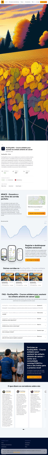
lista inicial (11, 186)
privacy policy (16, 452)
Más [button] (33, 2)
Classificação (18, 186)
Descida (27, 171)
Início (3, 442)
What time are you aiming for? (35, 206)
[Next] (45, 409)
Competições (27, 2)
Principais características (14, 2)
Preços (22, 2)
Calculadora (27, 442)
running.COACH (5, 440)
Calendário (27, 444)
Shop (26, 446)
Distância (6, 171)
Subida (16, 171)
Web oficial (3, 186)
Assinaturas (4, 446)
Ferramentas (28, 440)
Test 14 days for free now (32, 260)
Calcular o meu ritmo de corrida (36, 213)
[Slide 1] (23, 429)
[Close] (44, 451)
